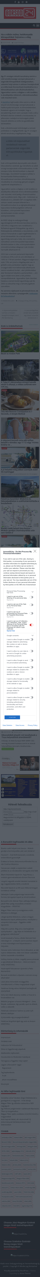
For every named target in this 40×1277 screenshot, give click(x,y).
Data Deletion (7, 725)
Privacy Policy (32, 725)
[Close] (36, 552)
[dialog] (20, 638)
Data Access (20, 725)
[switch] (31, 597)
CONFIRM (12, 717)
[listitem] (20, 591)
